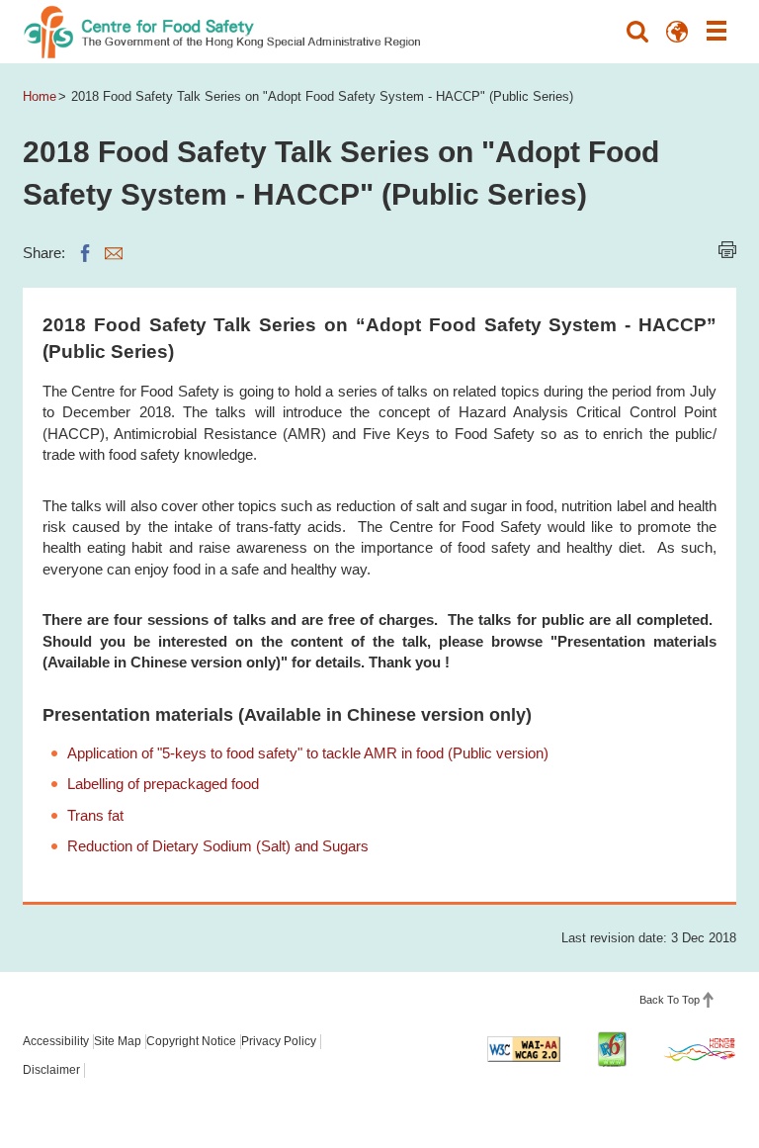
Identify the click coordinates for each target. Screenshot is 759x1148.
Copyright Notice (191, 1041)
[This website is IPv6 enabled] (611, 1049)
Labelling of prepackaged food (163, 783)
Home (39, 96)
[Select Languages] (677, 31)
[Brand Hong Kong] (699, 1049)
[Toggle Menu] (716, 31)
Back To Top (669, 1000)
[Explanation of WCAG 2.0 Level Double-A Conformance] (523, 1049)
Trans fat (95, 815)
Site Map (117, 1041)
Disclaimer (51, 1070)
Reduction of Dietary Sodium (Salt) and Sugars (218, 846)
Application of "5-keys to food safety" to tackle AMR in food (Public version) (307, 753)
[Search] (637, 31)
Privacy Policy (278, 1041)
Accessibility (56, 1041)
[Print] (727, 249)
